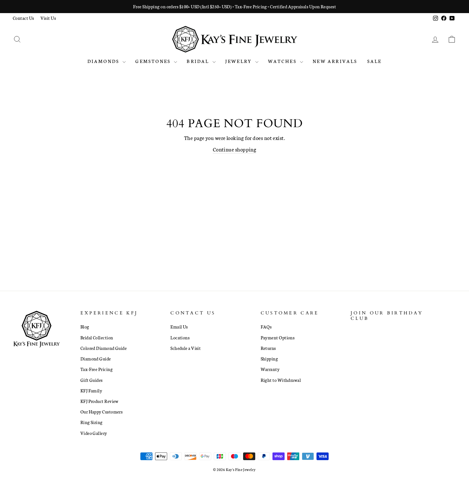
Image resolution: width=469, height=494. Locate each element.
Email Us (179, 326)
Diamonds (104, 61)
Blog (84, 326)
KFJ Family (91, 390)
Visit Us (48, 18)
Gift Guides (91, 380)
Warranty (270, 369)
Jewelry (239, 61)
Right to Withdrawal (281, 380)
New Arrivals (335, 61)
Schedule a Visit (185, 348)
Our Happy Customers (101, 411)
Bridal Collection (96, 337)
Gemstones (153, 61)
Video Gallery (93, 433)
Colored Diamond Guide (103, 348)
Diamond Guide (95, 358)
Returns (268, 348)
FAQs (266, 326)
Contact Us (23, 18)
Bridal (199, 61)
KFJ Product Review (99, 401)
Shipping (269, 358)
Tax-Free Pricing (96, 369)
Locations (180, 337)
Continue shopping (235, 149)
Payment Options (278, 337)
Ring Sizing (91, 422)
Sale (374, 61)
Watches (283, 61)
